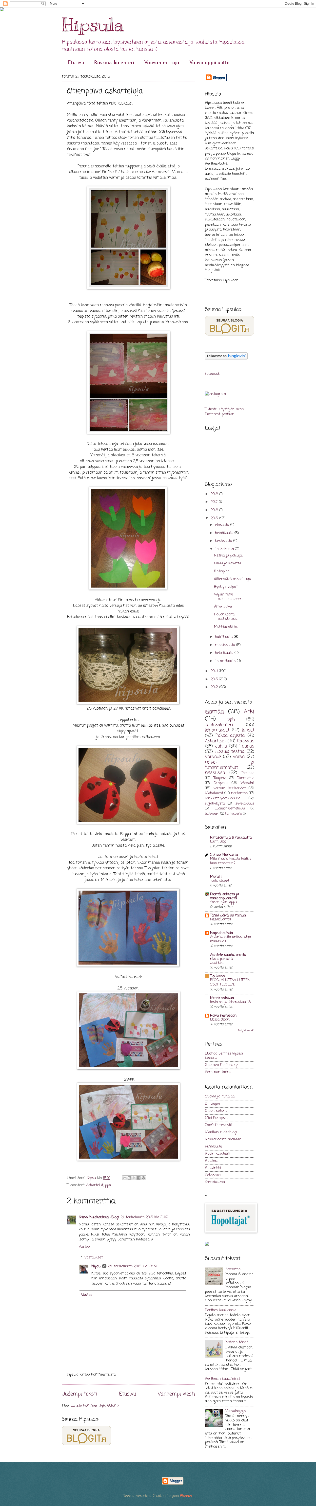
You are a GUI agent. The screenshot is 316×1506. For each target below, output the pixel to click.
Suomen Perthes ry (221, 1065)
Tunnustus (245, 778)
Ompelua (221, 783)
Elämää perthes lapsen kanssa (224, 1056)
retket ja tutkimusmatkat (229, 765)
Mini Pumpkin (216, 1118)
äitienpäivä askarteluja (232, 579)
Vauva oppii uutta (209, 62)
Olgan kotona (216, 1110)
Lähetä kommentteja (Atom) (95, 1405)
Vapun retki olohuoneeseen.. (228, 597)
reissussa (215, 773)
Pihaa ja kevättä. (227, 563)
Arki (249, 711)
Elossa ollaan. (220, 1019)
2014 (215, 671)
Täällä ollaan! (219, 880)
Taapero (220, 778)
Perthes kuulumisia (220, 1310)
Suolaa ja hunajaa (220, 1096)
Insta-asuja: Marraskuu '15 (230, 1002)
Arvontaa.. (233, 1269)
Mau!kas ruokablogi (221, 1132)
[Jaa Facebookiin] (138, 1177)
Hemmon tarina (218, 1072)
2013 (215, 679)
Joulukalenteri (219, 725)
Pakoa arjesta (230, 735)
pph (108, 1185)
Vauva (239, 756)
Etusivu (76, 62)
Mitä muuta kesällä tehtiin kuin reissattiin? (230, 861)
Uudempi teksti (79, 1394)
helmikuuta (225, 653)
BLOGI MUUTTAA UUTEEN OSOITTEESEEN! (230, 982)
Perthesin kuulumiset (222, 1378)
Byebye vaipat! (226, 587)
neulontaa (239, 793)
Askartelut (94, 1185)
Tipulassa (217, 976)
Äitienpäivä (223, 607)
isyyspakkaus (244, 803)
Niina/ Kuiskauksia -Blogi (99, 1217)
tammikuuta (226, 661)
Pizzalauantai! (220, 919)
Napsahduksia (221, 933)
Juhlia (221, 746)
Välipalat (247, 783)
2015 (215, 518)
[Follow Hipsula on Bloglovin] (226, 358)
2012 (215, 687)
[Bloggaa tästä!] (129, 1177)
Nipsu (92, 1178)
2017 (215, 502)
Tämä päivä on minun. (228, 915)
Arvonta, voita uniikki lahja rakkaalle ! (230, 939)
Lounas (246, 746)
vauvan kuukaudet (229, 788)
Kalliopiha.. (222, 571)
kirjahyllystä (215, 803)
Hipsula (92, 24)
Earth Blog (218, 841)
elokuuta (222, 525)
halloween (212, 813)
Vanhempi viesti (176, 1394)
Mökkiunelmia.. (226, 626)
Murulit (216, 876)
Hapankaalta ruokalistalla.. (226, 617)
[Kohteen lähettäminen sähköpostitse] (124, 1177)
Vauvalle (213, 756)
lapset (248, 730)
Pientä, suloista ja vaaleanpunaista (224, 896)
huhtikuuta (224, 637)
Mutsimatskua (222, 998)
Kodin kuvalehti (217, 1153)
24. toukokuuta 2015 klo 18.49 (132, 1266)
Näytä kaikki (246, 1031)
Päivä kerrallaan (223, 1015)
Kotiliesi (211, 1161)
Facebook (212, 373)
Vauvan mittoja (161, 62)
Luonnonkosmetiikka (230, 808)
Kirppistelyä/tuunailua (222, 798)
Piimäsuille (213, 1146)
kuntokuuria (233, 814)
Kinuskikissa (215, 1182)
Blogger (186, 1496)
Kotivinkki (213, 1168)
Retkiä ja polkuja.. (228, 555)
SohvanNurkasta (224, 855)
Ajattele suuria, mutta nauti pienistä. (228, 957)
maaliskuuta (225, 645)
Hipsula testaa (229, 751)
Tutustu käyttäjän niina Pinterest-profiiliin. (224, 412)
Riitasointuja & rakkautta (231, 837)
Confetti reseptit (218, 1125)
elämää (214, 711)
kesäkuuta (224, 541)
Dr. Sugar (212, 1103)
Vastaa (84, 1246)
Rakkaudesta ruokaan (223, 1139)
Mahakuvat (214, 793)
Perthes (247, 773)
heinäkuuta (225, 533)
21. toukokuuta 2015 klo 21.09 (144, 1217)
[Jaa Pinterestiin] (143, 1177)
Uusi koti (216, 963)
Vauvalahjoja (235, 1411)
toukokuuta (225, 549)
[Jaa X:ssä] (134, 1177)
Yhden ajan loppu (223, 902)
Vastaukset (93, 1257)
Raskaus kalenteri (114, 62)
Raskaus (245, 741)
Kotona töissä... (237, 1342)
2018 (215, 494)
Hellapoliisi (213, 1175)
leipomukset (217, 730)
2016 (215, 510)
